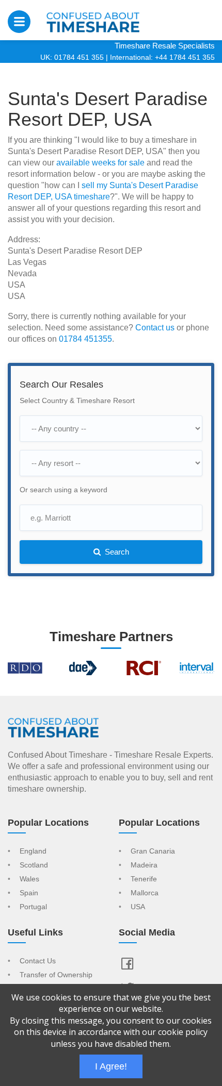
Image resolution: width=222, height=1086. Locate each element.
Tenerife (144, 879)
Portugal (33, 907)
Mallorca (144, 893)
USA (138, 907)
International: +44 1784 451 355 (162, 57)
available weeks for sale (100, 162)
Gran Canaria (153, 851)
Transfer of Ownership (56, 975)
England (33, 851)
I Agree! (111, 1066)
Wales (29, 879)
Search (116, 551)
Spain (29, 893)
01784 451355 (85, 339)
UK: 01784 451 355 (72, 57)
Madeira (144, 865)
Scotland (34, 865)
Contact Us (38, 961)
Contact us (155, 327)
